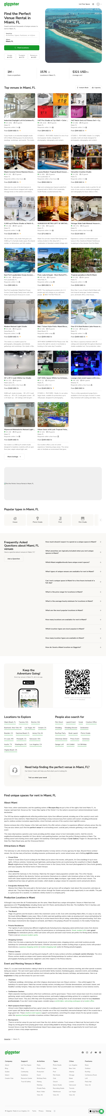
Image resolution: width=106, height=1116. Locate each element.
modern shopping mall (48, 947)
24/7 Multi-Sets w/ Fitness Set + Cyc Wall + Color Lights (86, 120)
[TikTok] (91, 1052)
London (71, 1082)
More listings (13, 457)
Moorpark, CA (21, 739)
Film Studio (56, 1075)
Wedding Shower (71, 728)
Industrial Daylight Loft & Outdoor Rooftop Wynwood (19, 120)
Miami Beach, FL (10, 722)
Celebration (84, 728)
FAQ (22, 1068)
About (7, 1065)
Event (39, 1075)
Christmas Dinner (61, 739)
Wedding (58, 728)
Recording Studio (58, 1088)
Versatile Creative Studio (81, 172)
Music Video (41, 1092)
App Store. (82, 699)
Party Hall (88, 1082)
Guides (7, 1072)
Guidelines (24, 1075)
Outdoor (87, 1068)
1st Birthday (82, 744)
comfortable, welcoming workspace (67, 1001)
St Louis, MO (9, 739)
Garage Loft (59, 744)
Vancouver (72, 1085)
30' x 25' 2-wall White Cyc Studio (17, 378)
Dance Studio (57, 1085)
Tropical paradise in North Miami (84, 275)
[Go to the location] (19, 105)
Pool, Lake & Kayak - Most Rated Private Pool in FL (53, 275)
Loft (86, 1078)
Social (81, 722)
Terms (34, 1111)
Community (24, 1072)
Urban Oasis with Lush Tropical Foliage (53, 429)
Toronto (71, 1088)
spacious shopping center (28, 947)
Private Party (41, 1088)
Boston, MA (35, 722)
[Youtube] (96, 1052)
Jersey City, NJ (37, 733)
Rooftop (87, 1072)
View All (40, 1095)
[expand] (100, 592)
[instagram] (87, 1052)
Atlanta (71, 1072)
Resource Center (26, 1078)
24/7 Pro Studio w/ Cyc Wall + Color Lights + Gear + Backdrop (53, 120)
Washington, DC (21, 744)
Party (38, 1065)
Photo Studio (85, 733)
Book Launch (73, 733)
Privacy (41, 1111)
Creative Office (91, 722)
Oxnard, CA (42, 728)
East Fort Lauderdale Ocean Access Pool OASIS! (19, 275)
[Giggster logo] (12, 1052)
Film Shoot (59, 722)
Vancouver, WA (34, 739)
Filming (39, 1082)
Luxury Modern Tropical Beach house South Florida (53, 172)
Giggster (7, 1039)
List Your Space (84, 4)
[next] (32, 105)
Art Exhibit (71, 744)
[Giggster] (11, 4)
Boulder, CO (8, 733)
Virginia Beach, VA (10, 750)
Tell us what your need (37, 777)
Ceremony (85, 739)
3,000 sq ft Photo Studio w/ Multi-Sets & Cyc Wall (19, 223)
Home (55, 1068)
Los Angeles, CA (36, 744)
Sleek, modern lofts (78, 930)
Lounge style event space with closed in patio (86, 378)
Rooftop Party (60, 733)
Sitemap (48, 1111)
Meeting (39, 1085)
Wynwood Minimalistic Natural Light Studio (19, 429)
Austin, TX (8, 744)
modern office (89, 1001)
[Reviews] (100, 1052)
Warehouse (57, 1092)
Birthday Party (41, 1078)
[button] (101, 1111)
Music (87, 1065)
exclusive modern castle (29, 935)
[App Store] (28, 683)
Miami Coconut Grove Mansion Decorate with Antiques (19, 172)
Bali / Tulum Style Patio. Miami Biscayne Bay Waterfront (53, 326)
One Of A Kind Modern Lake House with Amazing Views (86, 326)
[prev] (7, 105)
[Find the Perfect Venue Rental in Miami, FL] (53, 483)
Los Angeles (73, 1065)
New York (72, 1068)
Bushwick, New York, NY (13, 728)
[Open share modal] (28, 96)
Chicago (71, 1075)
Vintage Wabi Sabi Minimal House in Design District (86, 223)
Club (54, 1078)
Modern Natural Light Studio (15, 326)
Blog (6, 1068)
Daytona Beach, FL (23, 733)
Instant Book (83, 88)
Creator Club (9, 1078)
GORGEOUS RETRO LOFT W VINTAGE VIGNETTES (53, 223)
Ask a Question (14, 559)
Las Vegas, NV (30, 728)
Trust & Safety (26, 1082)
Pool (54, 1072)
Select (7, 1075)
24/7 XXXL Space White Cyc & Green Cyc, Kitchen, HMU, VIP (53, 378)
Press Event (74, 739)
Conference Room (91, 1075)
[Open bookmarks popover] (32, 96)
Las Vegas (72, 1092)
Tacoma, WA (23, 722)
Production (40, 1072)
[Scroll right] (100, 520)
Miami (71, 1078)
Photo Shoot (41, 1068)
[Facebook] (83, 1052)
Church (55, 1082)
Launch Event (71, 722)
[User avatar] (98, 4)
